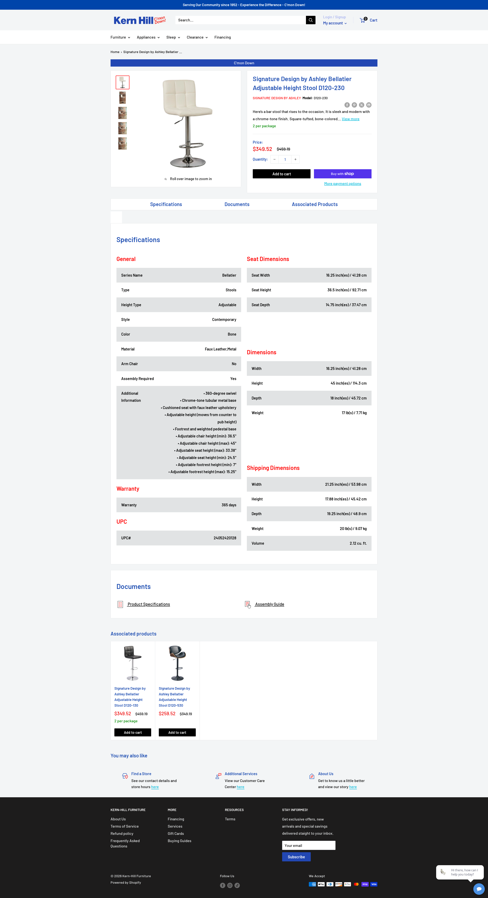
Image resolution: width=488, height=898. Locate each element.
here (155, 786)
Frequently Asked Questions (125, 843)
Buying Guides (179, 840)
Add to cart (281, 174)
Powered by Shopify (126, 882)
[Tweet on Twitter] (361, 104)
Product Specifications (148, 604)
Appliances (146, 37)
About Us (118, 819)
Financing (222, 37)
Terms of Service (125, 826)
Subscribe (296, 857)
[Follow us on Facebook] (222, 885)
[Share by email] (369, 104)
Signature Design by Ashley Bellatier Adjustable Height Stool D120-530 (174, 696)
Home (115, 52)
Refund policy (122, 833)
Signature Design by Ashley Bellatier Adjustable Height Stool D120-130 (130, 696)
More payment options (342, 183)
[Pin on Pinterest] (354, 104)
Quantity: (260, 159)
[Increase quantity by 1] (295, 159)
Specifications (166, 204)
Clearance (195, 37)
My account (333, 22)
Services (175, 826)
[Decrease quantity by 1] (274, 159)
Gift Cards (176, 833)
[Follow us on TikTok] (237, 885)
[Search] (310, 20)
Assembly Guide (269, 604)
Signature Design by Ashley (277, 98)
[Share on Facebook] (347, 104)
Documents (237, 204)
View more (351, 118)
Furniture (118, 37)
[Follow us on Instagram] (230, 885)
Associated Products (315, 204)
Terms (230, 819)
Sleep (171, 37)
